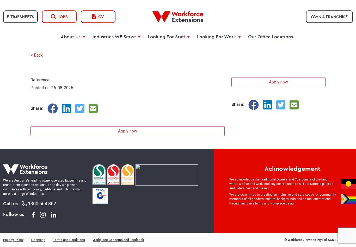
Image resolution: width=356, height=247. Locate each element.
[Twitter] (79, 108)
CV (101, 16)
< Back (36, 55)
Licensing (38, 240)
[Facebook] (52, 108)
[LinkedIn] (66, 108)
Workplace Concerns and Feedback (118, 240)
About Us (71, 37)
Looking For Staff (166, 37)
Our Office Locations (270, 37)
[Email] (93, 108)
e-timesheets (20, 16)
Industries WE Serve (114, 37)
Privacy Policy (13, 240)
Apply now (127, 131)
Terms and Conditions (69, 240)
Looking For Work (216, 37)
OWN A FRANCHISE (329, 16)
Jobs (63, 16)
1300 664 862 (41, 203)
